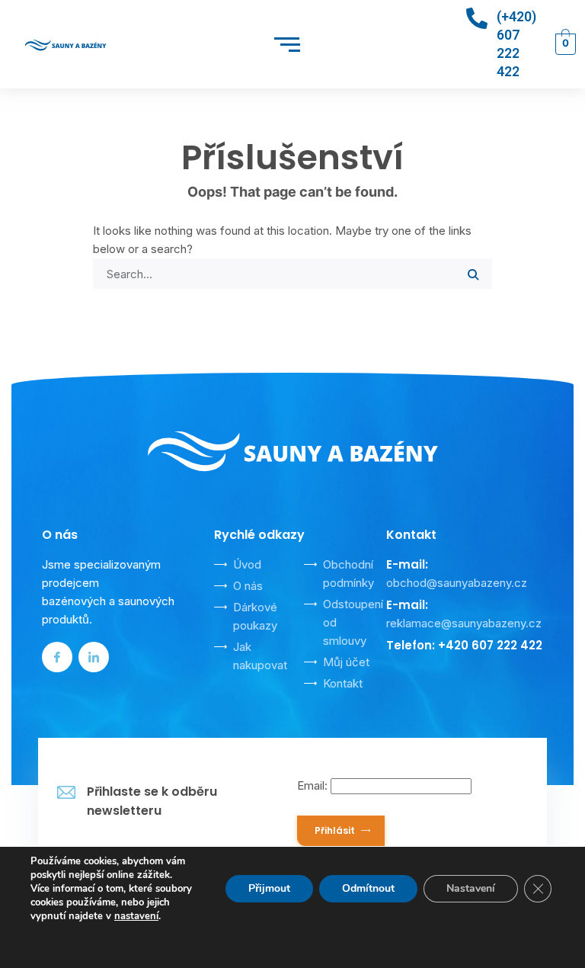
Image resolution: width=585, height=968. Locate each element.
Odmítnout (368, 888)
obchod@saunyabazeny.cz (456, 582)
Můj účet (346, 662)
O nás (248, 586)
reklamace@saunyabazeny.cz (464, 623)
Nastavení (470, 888)
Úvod (247, 564)
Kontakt (343, 683)
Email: (314, 785)
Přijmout (269, 888)
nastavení (136, 916)
